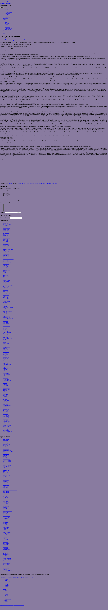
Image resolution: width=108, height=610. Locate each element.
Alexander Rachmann (7, 224)
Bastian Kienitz (6, 245)
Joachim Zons (5, 495)
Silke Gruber (5, 414)
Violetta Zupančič (6, 572)
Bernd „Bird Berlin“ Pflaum (8, 249)
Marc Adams (5, 360)
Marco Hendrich (6, 527)
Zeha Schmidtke (6, 432)
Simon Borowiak (6, 415)
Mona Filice (5, 537)
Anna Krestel (5, 446)
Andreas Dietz (5, 227)
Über (4, 33)
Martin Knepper (6, 373)
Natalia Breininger (6, 387)
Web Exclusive (8, 29)
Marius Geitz (5, 370)
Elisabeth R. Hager (6, 280)
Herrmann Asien (6, 315)
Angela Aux (5, 234)
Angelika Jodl (5, 235)
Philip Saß (5, 398)
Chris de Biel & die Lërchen (8, 259)
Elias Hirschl (5, 279)
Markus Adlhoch (6, 531)
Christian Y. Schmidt (7, 263)
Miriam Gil (5, 383)
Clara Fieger (5, 265)
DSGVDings (7, 17)
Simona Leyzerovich (7, 558)
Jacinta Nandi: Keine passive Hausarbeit (12, 40)
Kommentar (7, 27)
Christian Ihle (5, 260)
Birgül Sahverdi (6, 454)
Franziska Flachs (6, 299)
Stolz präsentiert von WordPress (17, 605)
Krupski (4, 342)
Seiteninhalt (5, 9)
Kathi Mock (5, 507)
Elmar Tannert (6, 284)
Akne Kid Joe (5, 223)
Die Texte (4, 19)
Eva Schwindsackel (6, 287)
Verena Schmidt (6, 430)
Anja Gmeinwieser (6, 238)
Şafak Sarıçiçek (6, 409)
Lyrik (6, 21)
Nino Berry (5, 390)
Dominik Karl (5, 474)
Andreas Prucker (6, 230)
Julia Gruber (5, 497)
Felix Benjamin (6, 295)
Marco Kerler (5, 363)
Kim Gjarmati (5, 513)
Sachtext (6, 24)
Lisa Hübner (5, 520)
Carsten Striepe (6, 258)
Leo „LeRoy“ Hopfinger (7, 517)
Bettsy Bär (5, 250)
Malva (4, 359)
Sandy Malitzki (6, 552)
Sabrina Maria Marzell (7, 408)
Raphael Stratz (6, 401)
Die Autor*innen (8, 12)
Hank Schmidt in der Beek (8, 307)
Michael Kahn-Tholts (7, 534)
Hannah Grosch (6, 308)
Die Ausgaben (5, 18)
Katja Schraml (5, 337)
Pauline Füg (5, 393)
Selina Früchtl (5, 555)
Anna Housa (5, 239)
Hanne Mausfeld (6, 310)
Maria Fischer (5, 368)
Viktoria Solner (6, 569)
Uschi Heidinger (6, 427)
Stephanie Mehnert (7, 422)
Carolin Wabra (6, 255)
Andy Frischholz (6, 233)
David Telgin (5, 272)
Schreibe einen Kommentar (45, 183)
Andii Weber (5, 225)
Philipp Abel (5, 548)
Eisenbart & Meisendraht (5, 3)
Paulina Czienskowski (7, 391)
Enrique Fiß (5, 477)
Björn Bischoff (5, 251)
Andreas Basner (6, 441)
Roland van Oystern (7, 405)
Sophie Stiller (5, 419)
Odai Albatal (5, 542)
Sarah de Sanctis (6, 410)
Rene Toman (5, 551)
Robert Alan (5, 404)
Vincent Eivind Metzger (7, 431)
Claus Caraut (5, 266)
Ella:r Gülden (5, 282)
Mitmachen (5, 31)
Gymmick (5, 306)
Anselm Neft (5, 241)
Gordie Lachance (6, 489)
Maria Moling (5, 369)
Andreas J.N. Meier (6, 228)
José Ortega (5, 496)
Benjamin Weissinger (7, 246)
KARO (4, 333)
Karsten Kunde (6, 505)
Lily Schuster (5, 351)
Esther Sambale (6, 479)
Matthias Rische (6, 375)
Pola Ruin (5, 399)
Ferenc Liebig (5, 487)
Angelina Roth (6, 237)
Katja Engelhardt (6, 336)
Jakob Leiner (5, 322)
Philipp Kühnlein (6, 549)
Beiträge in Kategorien (5, 218)
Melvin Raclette (6, 377)
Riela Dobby (5, 403)
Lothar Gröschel (6, 354)
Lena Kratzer (5, 346)
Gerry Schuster (6, 305)
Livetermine (7, 13)
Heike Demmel (6, 491)
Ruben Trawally (6, 406)
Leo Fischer (5, 348)
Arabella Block (6, 244)
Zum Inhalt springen (4, 1)
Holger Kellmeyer (6, 316)
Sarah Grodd (5, 411)
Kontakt (6, 14)
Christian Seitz (6, 464)
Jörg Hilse (5, 328)
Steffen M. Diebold (6, 421)
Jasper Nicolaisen (6, 326)
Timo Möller (5, 562)
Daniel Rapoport (6, 269)
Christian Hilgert (6, 459)
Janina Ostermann (6, 493)
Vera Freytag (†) (6, 429)
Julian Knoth (5, 329)
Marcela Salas (5, 362)
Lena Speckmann (6, 347)
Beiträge (19, 183)
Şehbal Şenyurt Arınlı (7, 413)
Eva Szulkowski (6, 289)
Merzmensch (5, 378)
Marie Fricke (5, 529)
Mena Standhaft (6, 533)
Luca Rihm (5, 356)
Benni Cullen (5, 248)
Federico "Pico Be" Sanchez (8, 294)
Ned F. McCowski (6, 388)
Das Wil (4, 271)
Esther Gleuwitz (6, 286)
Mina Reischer (6, 382)
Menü (2, 7)
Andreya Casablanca (7, 232)
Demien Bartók (6, 274)
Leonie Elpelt (5, 349)
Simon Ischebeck (6, 416)
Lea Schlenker (5, 344)
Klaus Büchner (6, 339)
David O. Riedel (6, 469)
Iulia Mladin (5, 320)
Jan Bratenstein (6, 323)
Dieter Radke (5, 471)
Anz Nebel (5, 243)
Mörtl (4, 538)
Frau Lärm (5, 300)
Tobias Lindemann (6, 563)
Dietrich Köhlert (6, 472)
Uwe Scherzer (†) (6, 564)
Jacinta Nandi (5, 321)
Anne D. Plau (5, 240)
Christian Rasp (6, 462)
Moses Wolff (5, 385)
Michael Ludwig (6, 379)
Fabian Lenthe (5, 291)
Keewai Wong (5, 512)
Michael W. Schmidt (7, 380)
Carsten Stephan (6, 256)
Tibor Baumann (6, 426)
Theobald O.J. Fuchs (7, 425)
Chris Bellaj (5, 458)
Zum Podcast (5, 32)
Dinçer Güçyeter (6, 276)
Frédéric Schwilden (6, 301)
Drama (6, 26)
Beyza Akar (5, 453)
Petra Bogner (5, 546)
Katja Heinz (5, 510)
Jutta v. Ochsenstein (7, 332)
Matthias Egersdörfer (7, 532)
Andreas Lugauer (6, 229)
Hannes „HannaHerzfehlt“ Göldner (10, 490)
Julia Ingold (5, 500)
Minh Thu (5, 536)
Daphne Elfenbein (6, 270)
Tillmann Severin (6, 560)
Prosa (6, 22)
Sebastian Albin (6, 554)
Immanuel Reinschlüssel (8, 318)
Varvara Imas (5, 567)
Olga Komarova (6, 543)
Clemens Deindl (6, 466)
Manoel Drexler (6, 526)
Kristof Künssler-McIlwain (8, 341)
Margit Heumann (6, 365)
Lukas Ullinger (6, 357)
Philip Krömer (5, 396)
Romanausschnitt (8, 28)
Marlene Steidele (6, 372)
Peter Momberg (6, 394)
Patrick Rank (5, 544)
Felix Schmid (5, 296)
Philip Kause (5, 547)
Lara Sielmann (6, 515)
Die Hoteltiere (5, 275)
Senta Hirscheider (6, 557)
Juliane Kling (5, 331)
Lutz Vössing (5, 358)
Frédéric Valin (5, 302)
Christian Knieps (6, 261)
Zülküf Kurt (5, 434)
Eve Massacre (5, 290)
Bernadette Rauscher (7, 450)
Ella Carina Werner (6, 281)
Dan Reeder (5, 268)
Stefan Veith (5, 420)
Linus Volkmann (6, 352)
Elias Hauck (5, 277)
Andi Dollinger (6, 439)
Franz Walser (5, 297)
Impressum (7, 16)
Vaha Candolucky (6, 565)
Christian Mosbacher (7, 460)
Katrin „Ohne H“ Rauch (7, 338)
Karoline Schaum (6, 503)
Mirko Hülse (5, 384)
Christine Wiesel (6, 264)
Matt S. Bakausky (6, 374)
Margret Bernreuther (7, 367)
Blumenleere (5, 253)
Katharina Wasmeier (7, 334)
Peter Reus (5, 395)
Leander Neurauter (6, 516)
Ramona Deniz (6, 400)
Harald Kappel (5, 312)
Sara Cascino (5, 553)
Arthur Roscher (6, 448)
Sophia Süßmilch (6, 418)
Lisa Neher (5, 353)
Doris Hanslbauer (6, 475)
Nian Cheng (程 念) (6, 389)
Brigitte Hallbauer (6, 254)
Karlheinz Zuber (6, 502)
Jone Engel (5, 327)
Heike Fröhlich (6, 313)
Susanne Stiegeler (6, 424)
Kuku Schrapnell (6, 343)
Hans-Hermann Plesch (7, 311)
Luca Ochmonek (6, 522)
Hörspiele (7, 23)
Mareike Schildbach (7, 364)
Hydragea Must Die (6, 317)
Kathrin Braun (6, 508)
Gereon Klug (5, 303)
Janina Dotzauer (6, 325)
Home (6, 11)
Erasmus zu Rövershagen (8, 285)
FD (3, 292)
